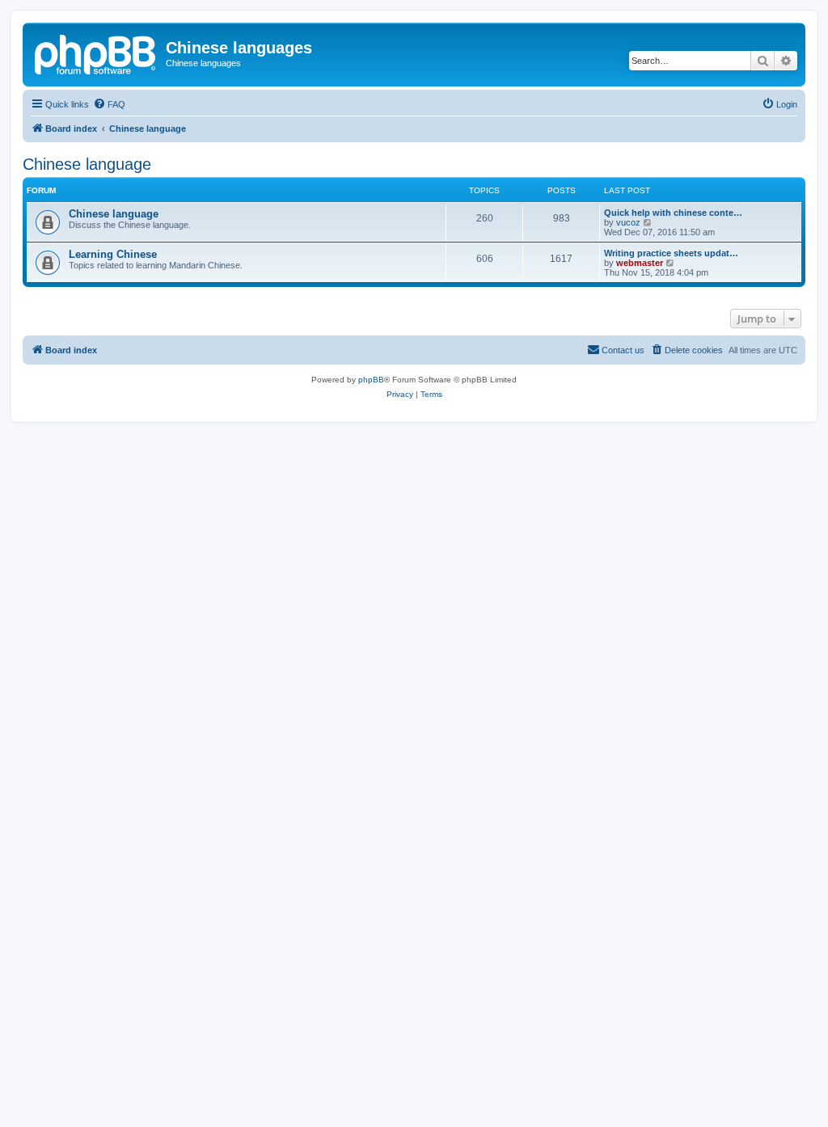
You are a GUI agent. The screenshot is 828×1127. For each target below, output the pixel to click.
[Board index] (96, 52)
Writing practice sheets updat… (671, 253)
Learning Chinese (113, 254)
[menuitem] (109, 104)
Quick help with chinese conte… (673, 212)
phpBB (371, 379)
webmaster (639, 263)
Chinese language (87, 164)
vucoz (628, 222)
